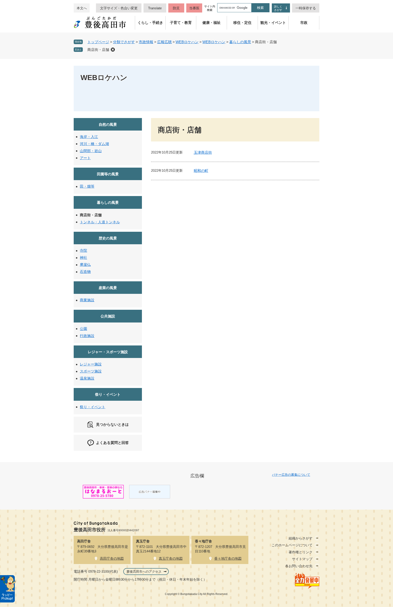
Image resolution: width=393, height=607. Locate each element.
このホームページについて (292, 545)
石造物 (85, 272)
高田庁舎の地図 (112, 558)
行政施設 (87, 336)
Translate (155, 8)
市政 (303, 23)
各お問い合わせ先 (298, 566)
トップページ (98, 42)
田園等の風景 (108, 174)
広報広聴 (164, 42)
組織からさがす (300, 538)
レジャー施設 (91, 364)
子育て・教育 (181, 23)
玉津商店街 (203, 152)
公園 (83, 329)
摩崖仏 (85, 265)
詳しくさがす (278, 8)
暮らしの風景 (240, 42)
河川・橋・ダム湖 (94, 144)
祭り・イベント (108, 394)
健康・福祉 (211, 23)
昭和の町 (201, 171)
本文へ (82, 8)
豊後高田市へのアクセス (143, 571)
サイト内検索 (209, 8)
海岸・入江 (89, 137)
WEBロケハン (187, 42)
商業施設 (87, 300)
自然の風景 (108, 124)
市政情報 (146, 42)
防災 (176, 8)
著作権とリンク (300, 552)
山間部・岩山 (91, 151)
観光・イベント (273, 23)
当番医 (194, 8)
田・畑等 (87, 186)
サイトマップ (302, 559)
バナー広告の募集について (291, 474)
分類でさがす (124, 42)
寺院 (83, 250)
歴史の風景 (108, 238)
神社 (83, 257)
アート (85, 158)
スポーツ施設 (91, 371)
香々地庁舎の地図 (228, 558)
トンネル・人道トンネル (100, 222)
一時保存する (305, 8)
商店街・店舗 (98, 50)
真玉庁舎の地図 (171, 558)
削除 (113, 50)
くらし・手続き (150, 23)
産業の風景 (108, 288)
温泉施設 (87, 378)
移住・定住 (242, 23)
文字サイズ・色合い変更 (119, 8)
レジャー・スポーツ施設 (108, 352)
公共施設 (108, 316)
